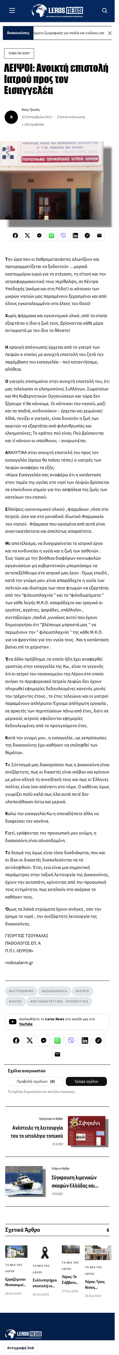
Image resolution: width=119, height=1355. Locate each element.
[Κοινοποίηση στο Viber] (63, 235)
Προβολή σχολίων (36, 1081)
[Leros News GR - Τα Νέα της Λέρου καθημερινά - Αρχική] (57, 10)
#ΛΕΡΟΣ (15, 1001)
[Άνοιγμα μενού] (12, 10)
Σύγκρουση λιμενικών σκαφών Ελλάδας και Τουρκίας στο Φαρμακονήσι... (74, 1182)
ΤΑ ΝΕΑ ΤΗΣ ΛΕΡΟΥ (19, 53)
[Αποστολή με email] (99, 235)
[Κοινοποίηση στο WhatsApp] (51, 235)
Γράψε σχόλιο (86, 1081)
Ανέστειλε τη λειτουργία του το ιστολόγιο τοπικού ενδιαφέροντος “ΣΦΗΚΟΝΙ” (34, 1132)
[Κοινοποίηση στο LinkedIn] (75, 235)
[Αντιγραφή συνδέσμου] (87, 235)
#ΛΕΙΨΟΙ (82, 991)
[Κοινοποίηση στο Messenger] (39, 235)
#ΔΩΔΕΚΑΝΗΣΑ (54, 991)
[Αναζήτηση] (105, 10)
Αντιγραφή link (20, 1348)
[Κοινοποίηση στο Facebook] (15, 235)
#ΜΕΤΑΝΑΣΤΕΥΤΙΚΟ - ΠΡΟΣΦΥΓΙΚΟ (59, 1001)
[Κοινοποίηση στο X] (27, 235)
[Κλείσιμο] (110, 33)
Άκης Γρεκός (31, 109)
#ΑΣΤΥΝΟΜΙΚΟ (21, 991)
